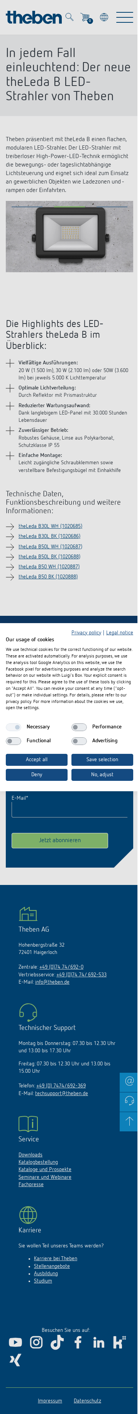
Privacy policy (86, 632)
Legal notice (119, 632)
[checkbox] (13, 727)
